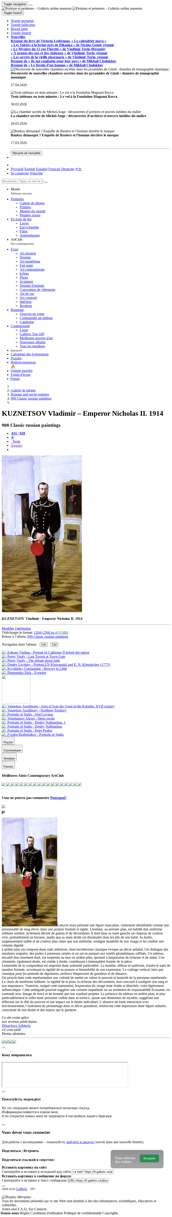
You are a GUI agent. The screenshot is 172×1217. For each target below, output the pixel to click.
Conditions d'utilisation (47, 1213)
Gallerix (21, 1189)
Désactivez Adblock (16, 1026)
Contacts (40, 1209)
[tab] (18, 433)
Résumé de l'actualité (26, 153)
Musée (21, 191)
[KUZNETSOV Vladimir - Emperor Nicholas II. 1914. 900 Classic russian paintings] (42, 611)
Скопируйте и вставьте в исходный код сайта (36, 1171)
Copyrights (110, 1213)
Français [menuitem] (54, 169)
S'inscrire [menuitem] (36, 173)
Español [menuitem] (41, 169)
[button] (22, 21)
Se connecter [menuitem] (20, 173)
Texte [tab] (16, 441)
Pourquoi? (58, 798)
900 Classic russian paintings (47, 636)
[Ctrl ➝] (58, 706)
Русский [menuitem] (17, 169)
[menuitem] (78, 169)
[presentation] (90, 450)
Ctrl (43, 644)
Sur (31, 1209)
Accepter (149, 1158)
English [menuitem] (29, 169)
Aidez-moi (10, 1209)
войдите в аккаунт (81, 1142)
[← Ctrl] (24, 673)
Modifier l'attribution (16, 628)
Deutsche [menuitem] (67, 169)
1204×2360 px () (51, 632)
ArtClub (22, 241)
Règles (25, 1213)
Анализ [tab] (16, 445)
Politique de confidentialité (83, 1213)
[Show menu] (30, 5)
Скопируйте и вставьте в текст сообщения (34, 1180)
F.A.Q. (23, 1209)
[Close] (46, 182)
